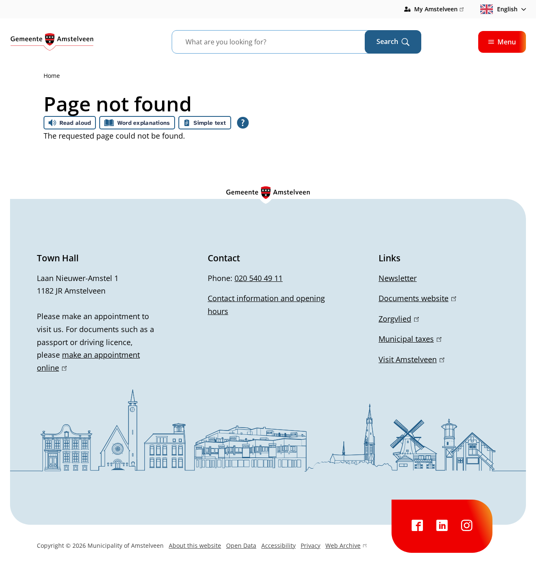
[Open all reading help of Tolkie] (243, 123)
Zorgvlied (397, 319)
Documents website (416, 298)
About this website (195, 545)
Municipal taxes (408, 339)
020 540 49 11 (258, 278)
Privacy (310, 545)
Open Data (241, 545)
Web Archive (343, 546)
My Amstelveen (439, 9)
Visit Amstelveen (410, 359)
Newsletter (398, 278)
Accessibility (278, 545)
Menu (506, 41)
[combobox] (279, 42)
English (507, 9)
